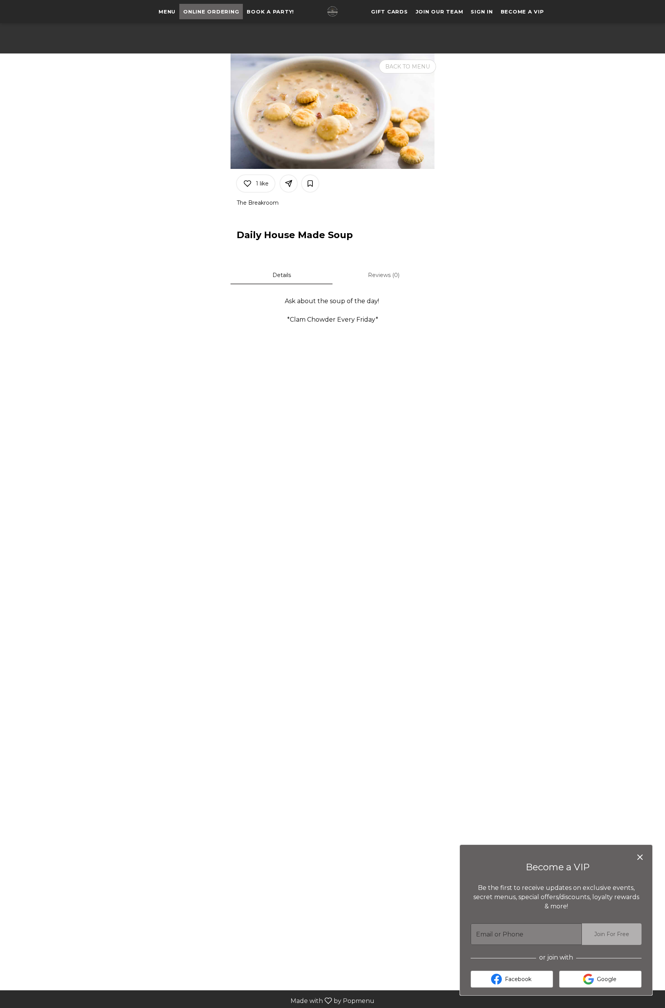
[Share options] (288, 183)
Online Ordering (211, 11)
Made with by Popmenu (190, 1000)
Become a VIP (522, 11)
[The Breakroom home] (332, 11)
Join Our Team (439, 11)
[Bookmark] (310, 183)
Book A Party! (270, 11)
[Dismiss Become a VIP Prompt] (640, 857)
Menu (167, 11)
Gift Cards (389, 11)
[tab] (281, 275)
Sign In (482, 11)
